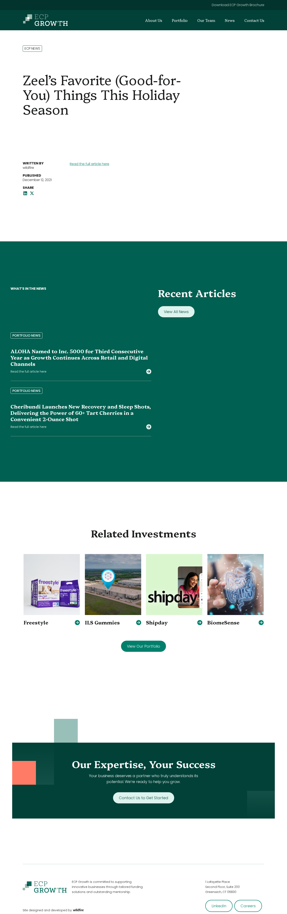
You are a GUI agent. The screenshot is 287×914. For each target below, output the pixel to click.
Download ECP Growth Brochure (238, 5)
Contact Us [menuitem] (254, 20)
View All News (176, 311)
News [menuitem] (230, 20)
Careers (248, 906)
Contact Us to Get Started (143, 797)
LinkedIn (219, 906)
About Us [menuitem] (153, 20)
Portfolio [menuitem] (180, 20)
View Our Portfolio (143, 646)
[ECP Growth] (45, 20)
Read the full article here (89, 163)
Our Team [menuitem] (206, 20)
